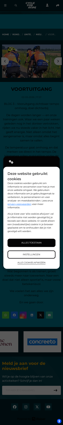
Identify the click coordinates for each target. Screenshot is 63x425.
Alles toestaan (31, 242)
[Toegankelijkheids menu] (59, 421)
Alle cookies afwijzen (32, 262)
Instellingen (31, 254)
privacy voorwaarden (19, 204)
